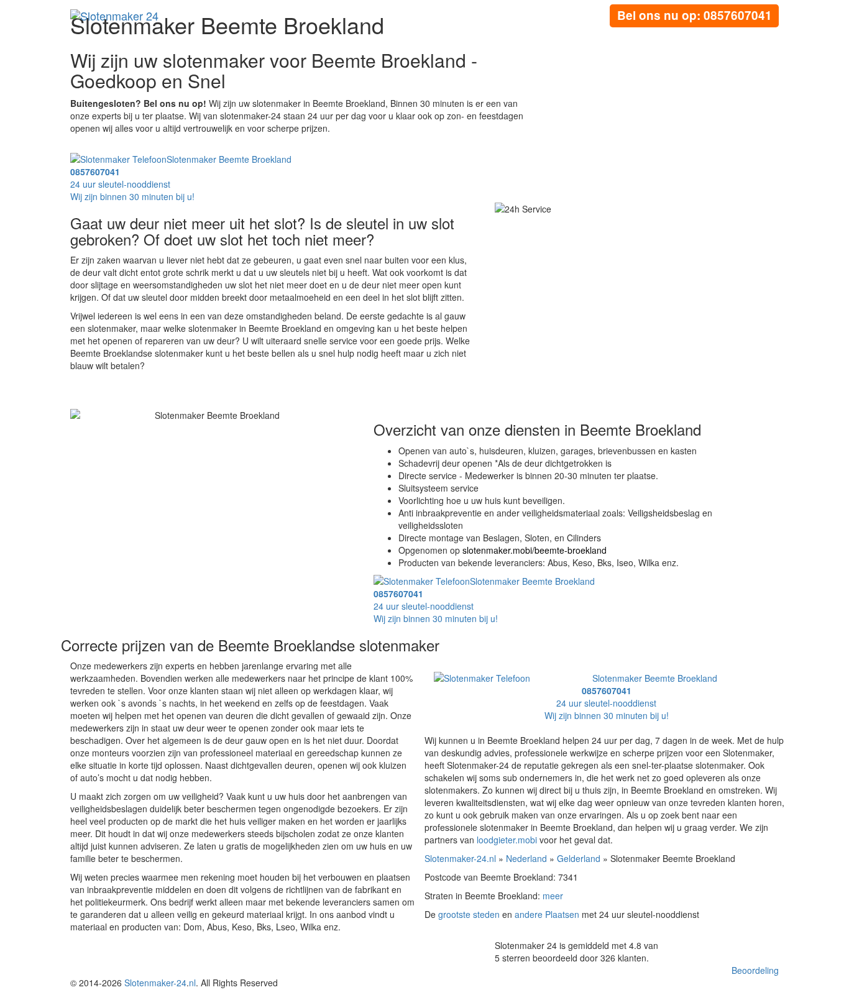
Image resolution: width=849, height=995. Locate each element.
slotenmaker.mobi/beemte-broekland (534, 550)
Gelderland (578, 858)
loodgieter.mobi (507, 839)
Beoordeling (755, 970)
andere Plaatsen (547, 914)
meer (553, 895)
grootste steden (469, 914)
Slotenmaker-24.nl (460, 858)
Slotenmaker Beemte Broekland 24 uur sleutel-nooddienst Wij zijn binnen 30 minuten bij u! (630, 697)
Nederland (526, 858)
